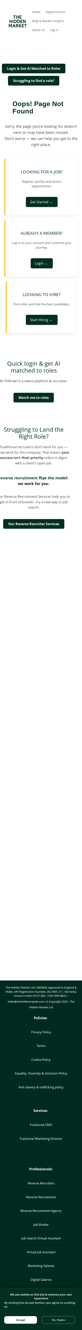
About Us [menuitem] (38, 30)
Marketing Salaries (41, 1266)
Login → (42, 263)
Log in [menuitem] (54, 30)
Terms (41, 1046)
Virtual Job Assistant (41, 1252)
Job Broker (41, 1224)
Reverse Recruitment (41, 1197)
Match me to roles (34, 397)
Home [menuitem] (36, 12)
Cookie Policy (41, 1059)
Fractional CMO (41, 1125)
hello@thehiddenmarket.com (26, 1001)
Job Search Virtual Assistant (41, 1238)
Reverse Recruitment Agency (41, 1211)
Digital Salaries (41, 1279)
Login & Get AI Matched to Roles (33, 68)
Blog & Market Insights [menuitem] (48, 21)
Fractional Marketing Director (41, 1138)
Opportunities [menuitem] (55, 12)
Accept (20, 1320)
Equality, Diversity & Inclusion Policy (41, 1073)
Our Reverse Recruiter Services (33, 524)
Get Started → (41, 202)
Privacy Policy (41, 1032)
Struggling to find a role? (33, 80)
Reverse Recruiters (41, 1183)
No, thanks (58, 1320)
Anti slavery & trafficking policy (41, 1087)
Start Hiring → (41, 320)
